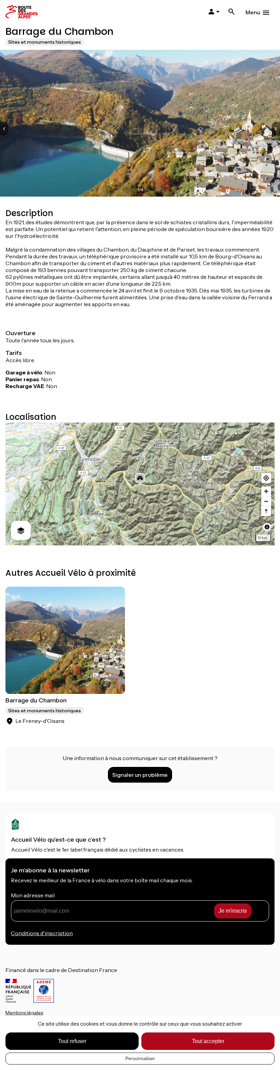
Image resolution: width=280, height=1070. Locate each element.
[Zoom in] (266, 491)
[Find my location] (266, 478)
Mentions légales (24, 1013)
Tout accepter (208, 1041)
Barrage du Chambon (36, 700)
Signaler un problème (140, 774)
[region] (140, 484)
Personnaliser (140, 1058)
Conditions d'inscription (42, 933)
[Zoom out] (266, 501)
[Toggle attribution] (267, 527)
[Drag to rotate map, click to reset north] (266, 511)
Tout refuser (72, 1041)
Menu (253, 12)
